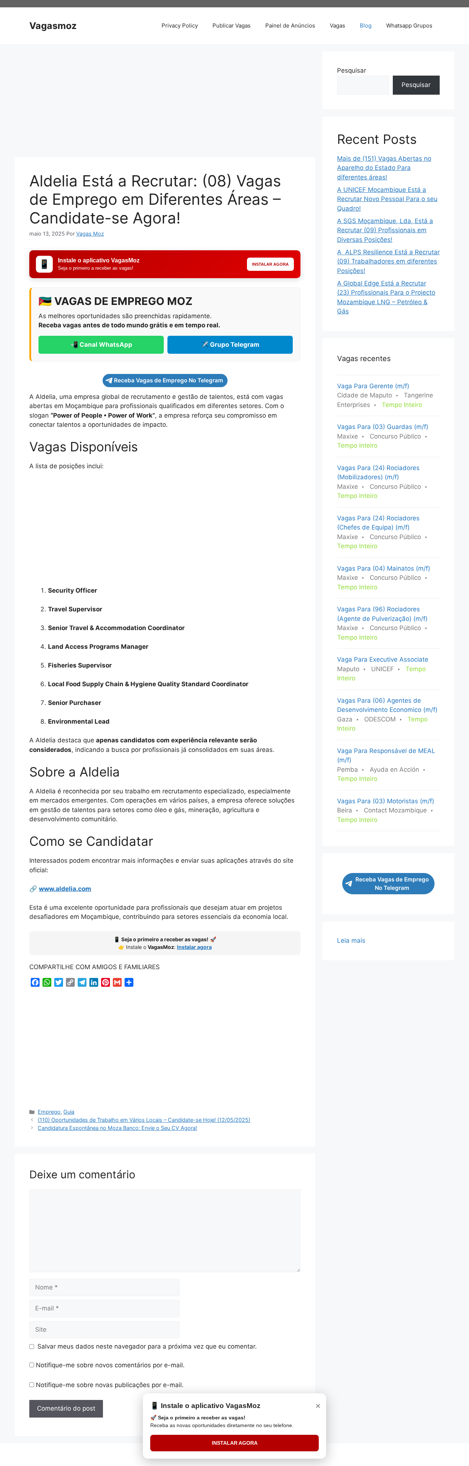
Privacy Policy (180, 25)
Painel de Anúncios (290, 25)
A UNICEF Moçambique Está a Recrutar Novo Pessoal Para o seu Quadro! (387, 199)
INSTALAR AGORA (235, 1443)
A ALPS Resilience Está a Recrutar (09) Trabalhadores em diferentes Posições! (388, 261)
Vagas (337, 25)
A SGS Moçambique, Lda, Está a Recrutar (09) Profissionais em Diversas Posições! (385, 230)
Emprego (49, 1112)
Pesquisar (351, 70)
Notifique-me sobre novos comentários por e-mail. (110, 1365)
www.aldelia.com (65, 888)
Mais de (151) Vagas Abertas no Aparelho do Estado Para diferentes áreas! (384, 168)
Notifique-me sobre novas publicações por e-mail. (110, 1385)
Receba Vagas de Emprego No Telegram (168, 380)
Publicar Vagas (232, 25)
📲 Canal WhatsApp (101, 344)
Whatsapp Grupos (409, 25)
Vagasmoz (53, 25)
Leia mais (351, 941)
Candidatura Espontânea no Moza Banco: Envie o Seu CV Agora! (117, 1128)
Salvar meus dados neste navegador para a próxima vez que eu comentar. (147, 1346)
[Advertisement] (165, 102)
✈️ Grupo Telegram (230, 344)
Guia (68, 1112)
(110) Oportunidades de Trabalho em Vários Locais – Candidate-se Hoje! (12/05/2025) (144, 1120)
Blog (366, 25)
